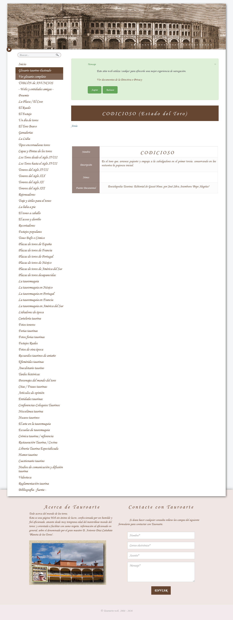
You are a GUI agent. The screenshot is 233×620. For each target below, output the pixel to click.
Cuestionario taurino (31, 461)
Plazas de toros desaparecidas (37, 275)
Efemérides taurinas (31, 362)
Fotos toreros (26, 324)
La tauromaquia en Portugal (36, 293)
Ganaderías (25, 132)
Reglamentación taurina (33, 483)
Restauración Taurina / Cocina (37, 442)
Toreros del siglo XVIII (33, 169)
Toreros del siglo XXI (31, 188)
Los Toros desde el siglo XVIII (37, 157)
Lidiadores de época (31, 312)
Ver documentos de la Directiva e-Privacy (119, 79)
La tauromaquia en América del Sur (40, 306)
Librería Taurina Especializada (38, 448)
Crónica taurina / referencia (35, 436)
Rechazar (110, 89)
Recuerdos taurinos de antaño (37, 355)
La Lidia (24, 139)
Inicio (22, 64)
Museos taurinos (28, 417)
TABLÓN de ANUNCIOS (35, 83)
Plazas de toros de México (34, 262)
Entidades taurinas (30, 399)
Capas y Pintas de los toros (35, 151)
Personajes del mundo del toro (37, 380)
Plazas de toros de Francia (35, 250)
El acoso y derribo (29, 219)
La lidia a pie (26, 207)
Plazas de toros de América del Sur (40, 269)
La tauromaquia (28, 281)
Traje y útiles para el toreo (34, 200)
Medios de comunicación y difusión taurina (40, 469)
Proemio (23, 95)
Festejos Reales (27, 343)
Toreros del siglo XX (31, 182)
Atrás (74, 126)
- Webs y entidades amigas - (35, 89)
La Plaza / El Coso (30, 101)
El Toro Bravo (27, 126)
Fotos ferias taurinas (31, 337)
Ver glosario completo (32, 76)
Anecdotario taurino (31, 368)
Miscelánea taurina (30, 411)
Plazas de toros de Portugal (35, 256)
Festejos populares (30, 231)
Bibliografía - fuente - (32, 490)
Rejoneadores (26, 194)
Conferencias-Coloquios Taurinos (39, 405)
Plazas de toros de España (34, 244)
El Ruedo (24, 108)
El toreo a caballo (29, 213)
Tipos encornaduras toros (34, 145)
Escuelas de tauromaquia (34, 430)
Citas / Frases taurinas (32, 386)
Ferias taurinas (27, 331)
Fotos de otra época (30, 349)
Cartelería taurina (29, 318)
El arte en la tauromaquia (34, 424)
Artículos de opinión (31, 393)
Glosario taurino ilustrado (34, 70)
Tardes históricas (29, 374)
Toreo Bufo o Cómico (31, 238)
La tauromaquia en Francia (35, 300)
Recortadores (26, 225)
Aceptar (94, 89)
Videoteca (24, 477)
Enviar (161, 590)
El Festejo (24, 114)
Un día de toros (28, 120)
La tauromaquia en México (35, 287)
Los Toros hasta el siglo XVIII (37, 163)
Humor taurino (27, 455)
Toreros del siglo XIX (31, 176)
